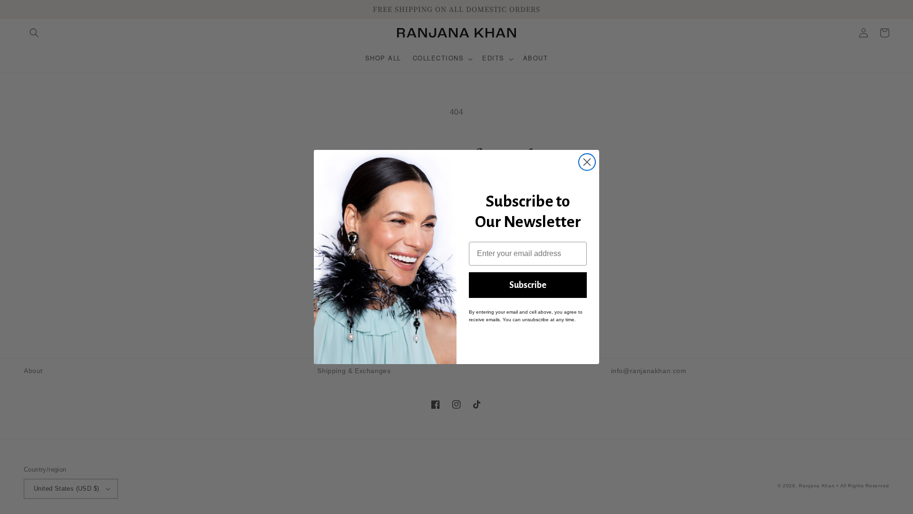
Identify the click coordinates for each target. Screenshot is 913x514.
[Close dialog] (587, 162)
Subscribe (527, 285)
